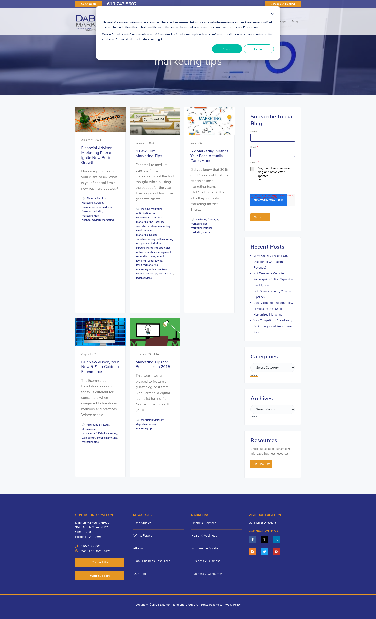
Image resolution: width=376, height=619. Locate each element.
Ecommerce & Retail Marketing (99, 433)
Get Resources (261, 464)
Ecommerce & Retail (205, 548)
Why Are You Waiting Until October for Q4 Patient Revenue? (271, 262)
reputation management (150, 256)
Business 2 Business (205, 561)
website (141, 226)
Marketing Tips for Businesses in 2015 (153, 364)
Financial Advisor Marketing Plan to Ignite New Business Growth (99, 155)
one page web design (148, 243)
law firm (141, 261)
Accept (227, 49)
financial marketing (93, 211)
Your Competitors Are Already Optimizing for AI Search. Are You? (272, 326)
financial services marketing (97, 207)
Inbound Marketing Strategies (153, 248)
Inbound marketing (152, 209)
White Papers (142, 535)
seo (154, 213)
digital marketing (146, 424)
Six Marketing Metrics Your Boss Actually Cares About (209, 156)
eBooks (138, 548)
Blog (295, 21)
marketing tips (90, 215)
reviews (162, 269)
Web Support (100, 576)
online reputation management (153, 252)
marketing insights (146, 235)
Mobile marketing (107, 437)
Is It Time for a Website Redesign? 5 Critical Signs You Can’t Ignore (273, 279)
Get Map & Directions (263, 523)
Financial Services (97, 198)
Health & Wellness (204, 535)
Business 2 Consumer (206, 574)
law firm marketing (147, 265)
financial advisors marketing (98, 220)
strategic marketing (158, 226)
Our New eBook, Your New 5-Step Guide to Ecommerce (100, 367)
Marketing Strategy (93, 203)
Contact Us (100, 562)
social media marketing (149, 217)
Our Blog (139, 574)
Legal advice (155, 261)
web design (88, 437)
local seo (159, 222)
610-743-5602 (91, 546)
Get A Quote (88, 4)
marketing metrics (201, 232)
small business (144, 230)
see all (254, 375)
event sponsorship (146, 273)
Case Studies (142, 523)
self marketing (165, 239)
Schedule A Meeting (283, 4)
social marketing (145, 239)
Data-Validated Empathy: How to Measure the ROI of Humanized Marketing (273, 309)
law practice (166, 273)
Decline (258, 49)
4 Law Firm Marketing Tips (149, 153)
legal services (144, 278)
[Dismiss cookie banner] (272, 14)
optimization (143, 213)
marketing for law (146, 269)
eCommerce (89, 429)
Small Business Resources (151, 561)
